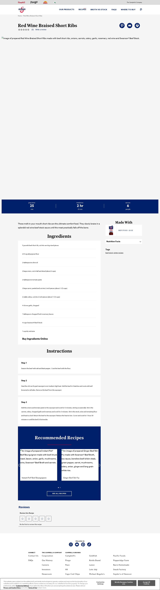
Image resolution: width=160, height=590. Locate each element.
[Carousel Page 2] (60, 487)
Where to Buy (128, 9)
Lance (92, 565)
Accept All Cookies (146, 583)
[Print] (137, 25)
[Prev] (20, 465)
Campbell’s (70, 556)
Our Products (66, 9)
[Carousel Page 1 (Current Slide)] (58, 487)
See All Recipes (59, 493)
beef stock (109, 253)
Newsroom (47, 574)
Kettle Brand (95, 560)
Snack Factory (119, 569)
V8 (66, 569)
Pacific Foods (119, 556)
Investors (46, 569)
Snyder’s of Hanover (122, 574)
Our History (47, 560)
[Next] (98, 465)
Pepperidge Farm (121, 560)
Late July (93, 569)
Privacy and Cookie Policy (12, 588)
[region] (80, 584)
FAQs (114, 9)
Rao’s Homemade (121, 565)
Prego (68, 560)
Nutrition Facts (113, 241)
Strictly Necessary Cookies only (124, 583)
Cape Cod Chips (72, 574)
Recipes (82, 9)
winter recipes (118, 253)
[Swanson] (22, 10)
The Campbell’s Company (134, 2)
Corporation (47, 556)
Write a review (40, 30)
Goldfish (93, 556)
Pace (67, 565)
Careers (45, 565)
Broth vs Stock (99, 9)
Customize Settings (22, 586)
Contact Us (33, 556)
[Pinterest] (122, 25)
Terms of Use (32, 588)
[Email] (129, 25)
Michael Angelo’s (97, 574)
